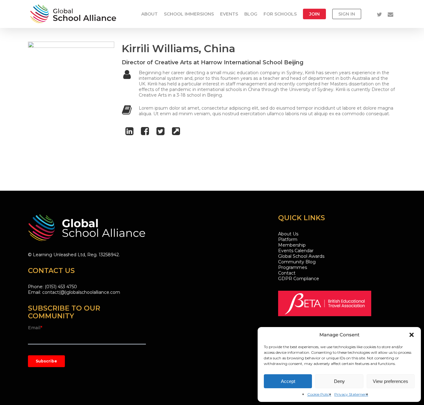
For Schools (280, 14)
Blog (250, 14)
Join (314, 14)
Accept (288, 381)
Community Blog (297, 262)
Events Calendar (295, 250)
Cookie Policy (319, 394)
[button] (411, 335)
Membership (292, 245)
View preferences (390, 381)
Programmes (292, 267)
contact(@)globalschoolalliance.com (81, 292)
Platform (287, 239)
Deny (339, 381)
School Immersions (189, 14)
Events (229, 14)
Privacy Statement (351, 394)
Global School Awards (301, 256)
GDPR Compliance (298, 278)
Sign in (346, 14)
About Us (288, 234)
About (149, 14)
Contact (286, 273)
